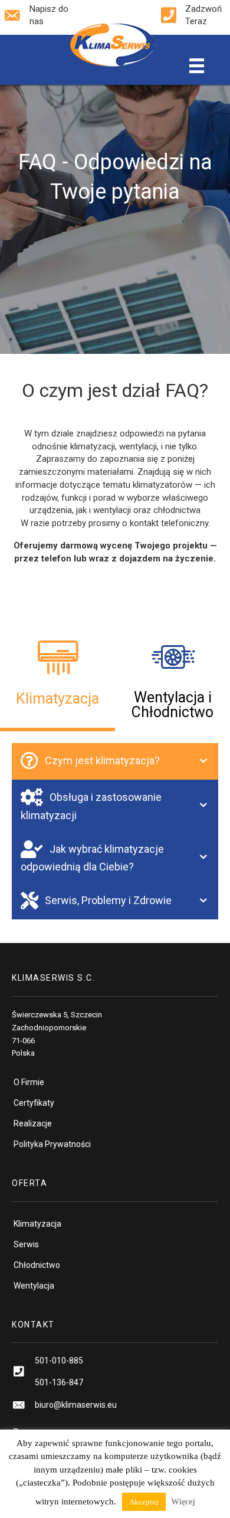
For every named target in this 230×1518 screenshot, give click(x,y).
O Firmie (29, 1082)
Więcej (183, 1501)
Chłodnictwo (37, 1265)
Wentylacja (34, 1285)
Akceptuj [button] (144, 1501)
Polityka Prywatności (52, 1144)
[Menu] (197, 66)
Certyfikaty (34, 1103)
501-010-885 (59, 1360)
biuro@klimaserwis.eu (76, 1404)
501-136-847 (59, 1382)
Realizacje (33, 1123)
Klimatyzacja (37, 1223)
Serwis (26, 1244)
